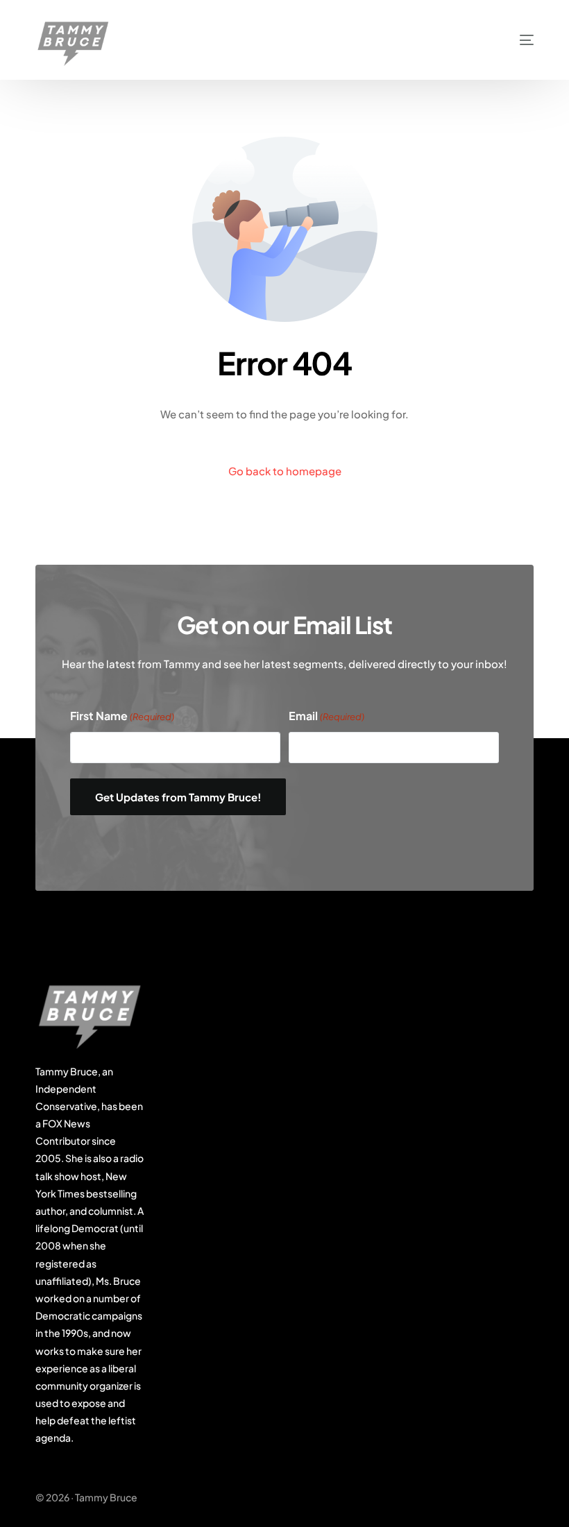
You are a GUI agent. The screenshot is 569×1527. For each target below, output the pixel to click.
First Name (122, 715)
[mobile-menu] (508, 40)
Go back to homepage (284, 470)
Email (326, 715)
